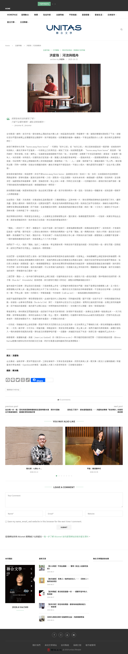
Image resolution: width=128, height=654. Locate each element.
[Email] (74, 635)
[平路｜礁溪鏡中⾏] (94, 446)
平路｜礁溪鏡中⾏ (94, 468)
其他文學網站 (51, 645)
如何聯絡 (65, 645)
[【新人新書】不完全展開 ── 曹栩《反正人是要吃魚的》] (42, 568)
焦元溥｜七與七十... (34, 468)
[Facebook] (54, 635)
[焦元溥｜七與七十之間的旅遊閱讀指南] (34, 446)
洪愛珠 (61, 59)
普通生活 (98, 14)
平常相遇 (72, 14)
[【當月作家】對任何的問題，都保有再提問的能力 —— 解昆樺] (42, 606)
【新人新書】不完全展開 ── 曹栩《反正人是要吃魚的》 (67, 567)
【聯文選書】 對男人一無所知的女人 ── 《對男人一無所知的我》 (67, 580)
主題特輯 (60, 14)
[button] (53, 4)
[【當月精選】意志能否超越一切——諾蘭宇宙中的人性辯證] (42, 593)
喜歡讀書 (85, 14)
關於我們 (36, 645)
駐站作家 (47, 14)
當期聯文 (25, 14)
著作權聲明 (91, 645)
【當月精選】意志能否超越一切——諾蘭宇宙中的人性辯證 (67, 592)
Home (7, 8)
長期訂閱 (77, 645)
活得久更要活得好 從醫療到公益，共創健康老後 (65, 617)
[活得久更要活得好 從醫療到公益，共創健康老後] (42, 618)
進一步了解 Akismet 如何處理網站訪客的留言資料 (66, 536)
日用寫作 (111, 14)
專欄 (36, 14)
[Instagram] (60, 635)
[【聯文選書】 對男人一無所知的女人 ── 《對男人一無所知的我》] (42, 580)
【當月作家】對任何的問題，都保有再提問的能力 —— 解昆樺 (66, 605)
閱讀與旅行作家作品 (13, 390)
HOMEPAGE (12, 14)
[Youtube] (67, 635)
